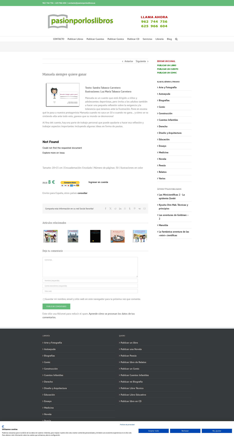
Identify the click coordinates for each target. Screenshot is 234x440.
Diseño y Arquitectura (170, 132)
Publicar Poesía (128, 355)
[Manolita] (118, 231)
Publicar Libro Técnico (132, 388)
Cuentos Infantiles (168, 119)
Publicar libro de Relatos (133, 362)
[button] (176, 39)
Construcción (165, 113)
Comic (162, 106)
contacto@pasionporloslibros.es (81, 3)
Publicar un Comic (130, 368)
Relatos (163, 171)
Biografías (164, 100)
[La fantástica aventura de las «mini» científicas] (140, 231)
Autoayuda (164, 93)
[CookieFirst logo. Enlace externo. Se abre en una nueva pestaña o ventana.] (3, 426)
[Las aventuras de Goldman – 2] (95, 231)
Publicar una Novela (131, 349)
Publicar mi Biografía (132, 381)
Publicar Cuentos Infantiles (135, 375)
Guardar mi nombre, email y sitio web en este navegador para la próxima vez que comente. (93, 299)
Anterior (129, 61)
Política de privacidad (127, 424)
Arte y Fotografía (168, 87)
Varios (162, 178)
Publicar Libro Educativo (133, 394)
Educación (164, 139)
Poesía (162, 165)
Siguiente (141, 61)
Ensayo (162, 145)
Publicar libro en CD (131, 401)
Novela (162, 158)
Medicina (163, 152)
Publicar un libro (129, 342)
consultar (82, 193)
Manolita (163, 225)
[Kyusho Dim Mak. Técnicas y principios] (73, 231)
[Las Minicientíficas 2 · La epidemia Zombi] (51, 231)
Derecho (163, 126)
